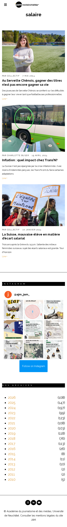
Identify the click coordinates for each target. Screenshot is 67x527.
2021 (11, 423)
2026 (12, 398)
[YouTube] (39, 502)
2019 (11, 433)
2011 (11, 474)
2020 (12, 428)
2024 (12, 408)
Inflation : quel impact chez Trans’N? (30, 160)
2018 (11, 438)
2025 (11, 403)
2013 (11, 464)
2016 (11, 449)
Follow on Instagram (33, 366)
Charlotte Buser (18, 155)
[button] (13, 309)
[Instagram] (27, 502)
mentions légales (45, 515)
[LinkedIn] (33, 502)
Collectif (13, 76)
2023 (11, 413)
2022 (11, 418)
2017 (11, 444)
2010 (11, 479)
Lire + (4, 99)
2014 (11, 459)
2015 (11, 454)
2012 (11, 469)
